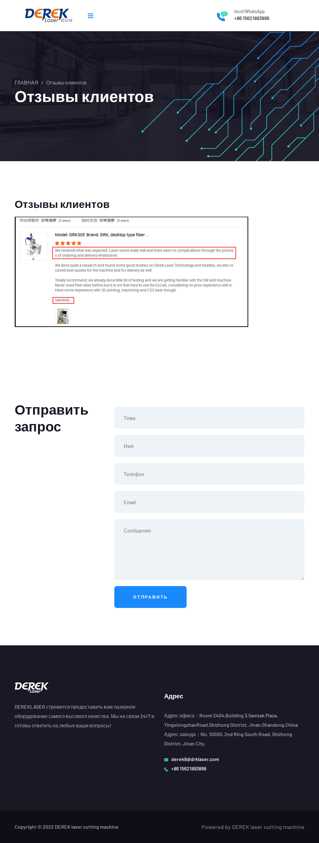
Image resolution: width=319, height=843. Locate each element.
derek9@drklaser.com (195, 759)
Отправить (150, 597)
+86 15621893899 (251, 18)
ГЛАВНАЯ (26, 82)
